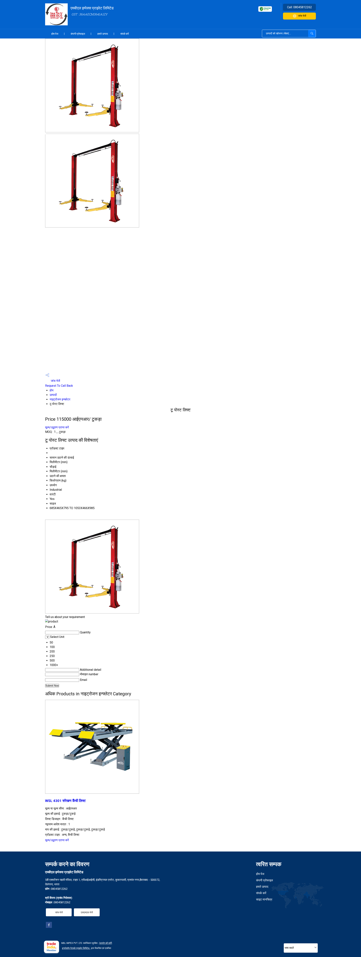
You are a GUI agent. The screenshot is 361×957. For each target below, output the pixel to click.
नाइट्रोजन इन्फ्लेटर (60, 399)
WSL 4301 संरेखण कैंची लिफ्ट (65, 801)
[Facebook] (49, 927)
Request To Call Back (59, 385)
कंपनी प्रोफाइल (78, 33)
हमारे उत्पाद (102, 33)
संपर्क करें (124, 33)
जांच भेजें (302, 15)
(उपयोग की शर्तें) (105, 943)
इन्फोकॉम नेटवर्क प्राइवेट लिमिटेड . (76, 948)
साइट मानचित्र (264, 899)
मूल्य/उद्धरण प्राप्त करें (57, 427)
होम (51, 390)
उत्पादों (53, 395)
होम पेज (54, 33)
